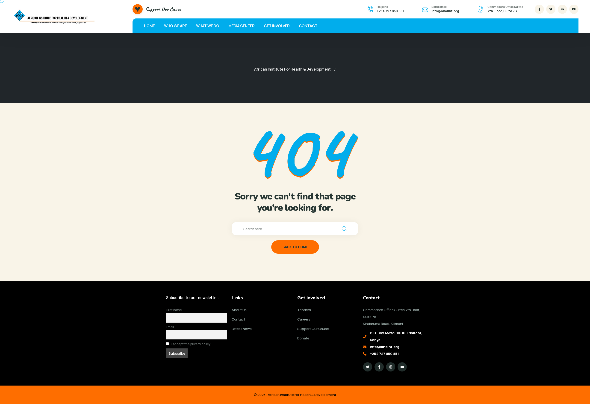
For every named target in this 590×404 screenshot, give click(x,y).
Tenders (304, 309)
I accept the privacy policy (190, 344)
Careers (303, 319)
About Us (239, 309)
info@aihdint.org (445, 11)
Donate (303, 338)
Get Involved (277, 25)
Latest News (242, 328)
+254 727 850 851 (390, 11)
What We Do (207, 25)
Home (149, 25)
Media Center (241, 25)
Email (170, 327)
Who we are (175, 25)
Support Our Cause (163, 9)
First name (174, 310)
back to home (295, 247)
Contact (308, 25)
